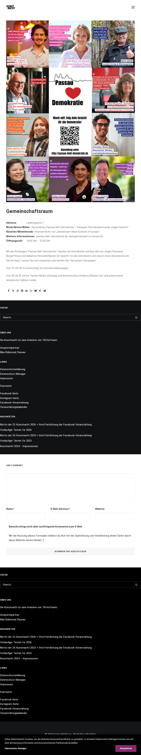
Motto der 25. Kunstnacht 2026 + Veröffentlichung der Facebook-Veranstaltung (46, 424)
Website (99, 509)
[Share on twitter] (13, 291)
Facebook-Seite (9, 393)
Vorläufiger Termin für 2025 (16, 440)
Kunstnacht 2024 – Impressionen (19, 446)
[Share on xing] (40, 291)
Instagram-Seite (9, 398)
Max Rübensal (8, 352)
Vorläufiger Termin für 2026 (16, 429)
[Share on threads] (17, 291)
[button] (133, 7)
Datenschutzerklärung (12, 369)
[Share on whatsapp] (31, 291)
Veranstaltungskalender (13, 407)
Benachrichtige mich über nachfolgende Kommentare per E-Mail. (46, 526)
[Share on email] (44, 291)
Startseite (6, 385)
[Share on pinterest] (22, 291)
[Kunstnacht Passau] (10, 7)
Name (10, 509)
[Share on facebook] (9, 291)
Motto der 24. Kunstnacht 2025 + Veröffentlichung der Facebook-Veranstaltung (46, 435)
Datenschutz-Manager (13, 373)
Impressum (6, 378)
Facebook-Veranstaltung (14, 402)
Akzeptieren (126, 748)
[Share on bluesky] (35, 291)
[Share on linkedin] (26, 291)
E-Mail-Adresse (60, 509)
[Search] (70, 317)
